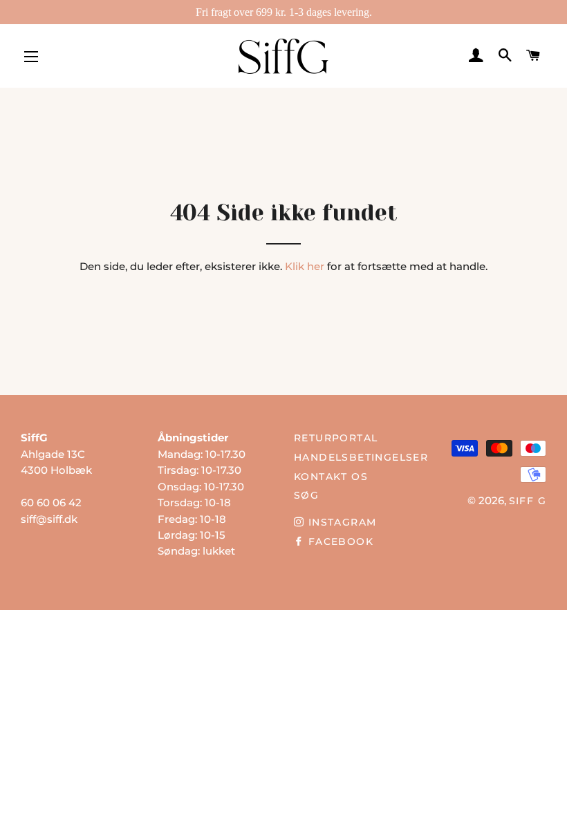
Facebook (338, 541)
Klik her (304, 266)
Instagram (340, 522)
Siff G (527, 501)
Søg (306, 495)
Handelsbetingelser (361, 457)
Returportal (336, 438)
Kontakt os (331, 476)
